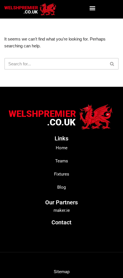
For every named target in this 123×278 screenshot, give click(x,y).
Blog (61, 187)
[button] (92, 8)
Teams (61, 161)
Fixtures (61, 174)
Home (62, 147)
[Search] (112, 64)
